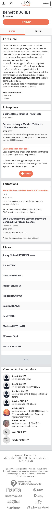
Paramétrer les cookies (39, 471)
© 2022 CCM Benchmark (26, 476)
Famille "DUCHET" (20, 440)
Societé (7, 471)
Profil (12, 31)
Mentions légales (14, 474)
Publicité (32, 469)
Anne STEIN (9, 265)
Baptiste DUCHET (20, 391)
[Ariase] (13, 507)
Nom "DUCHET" (19, 432)
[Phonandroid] (38, 507)
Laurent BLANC (11, 306)
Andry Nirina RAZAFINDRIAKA (19, 255)
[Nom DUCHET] (6, 432)
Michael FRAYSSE (12, 346)
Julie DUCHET (18, 408)
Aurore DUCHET (19, 420)
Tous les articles (28, 474)
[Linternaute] (13, 496)
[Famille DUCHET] (6, 440)
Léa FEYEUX (9, 316)
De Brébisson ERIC (12, 275)
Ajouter (27, 21)
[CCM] (38, 490)
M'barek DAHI (10, 336)
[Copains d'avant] (13, 502)
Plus (26, 359)
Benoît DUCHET (19, 384)
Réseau (38, 31)
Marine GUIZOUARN (14, 326)
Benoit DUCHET (19, 376)
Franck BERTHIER (12, 285)
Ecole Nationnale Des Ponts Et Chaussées (25, 190)
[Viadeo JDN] (38, 502)
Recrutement (42, 469)
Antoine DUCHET (20, 401)
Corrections (40, 474)
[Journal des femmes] (13, 490)
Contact (24, 469)
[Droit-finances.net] (38, 496)
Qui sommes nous (12, 469)
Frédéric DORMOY (12, 295)
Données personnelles (20, 471)
